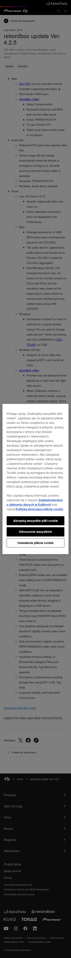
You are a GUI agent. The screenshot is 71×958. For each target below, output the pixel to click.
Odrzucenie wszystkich (35, 532)
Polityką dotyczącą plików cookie (39, 509)
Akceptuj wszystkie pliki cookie (35, 520)
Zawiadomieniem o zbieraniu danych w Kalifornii (35, 502)
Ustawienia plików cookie (35, 543)
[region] (35, 479)
